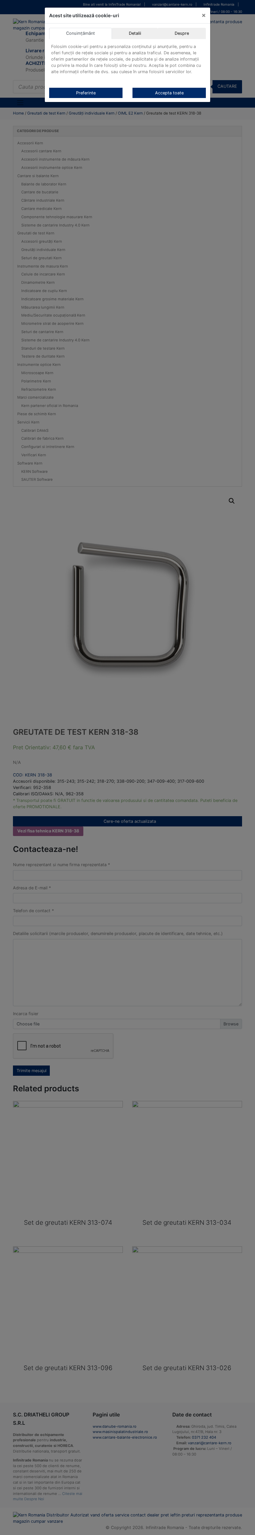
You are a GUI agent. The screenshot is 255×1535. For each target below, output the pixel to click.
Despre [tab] (182, 33)
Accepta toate (169, 92)
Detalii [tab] (135, 33)
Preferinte (86, 92)
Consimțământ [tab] (80, 33)
